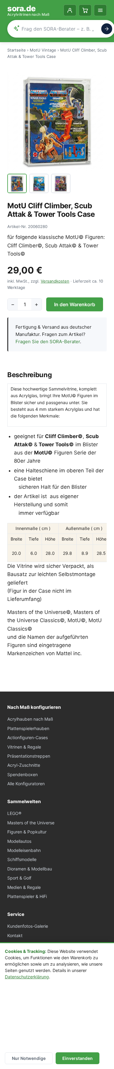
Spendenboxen (22, 774)
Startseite (16, 50)
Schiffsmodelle (21, 859)
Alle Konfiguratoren (26, 783)
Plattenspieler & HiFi (27, 896)
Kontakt (14, 935)
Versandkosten (55, 281)
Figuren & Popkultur (27, 831)
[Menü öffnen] (100, 10)
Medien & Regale (24, 887)
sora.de (28, 10)
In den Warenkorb (74, 304)
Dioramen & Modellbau (29, 868)
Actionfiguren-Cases (27, 737)
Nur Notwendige (29, 1058)
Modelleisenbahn (24, 850)
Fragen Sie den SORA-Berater (48, 341)
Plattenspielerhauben (28, 728)
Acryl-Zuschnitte (23, 765)
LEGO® (14, 813)
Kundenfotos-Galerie (27, 926)
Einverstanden (77, 1058)
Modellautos (19, 841)
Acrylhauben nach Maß (30, 719)
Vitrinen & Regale (24, 746)
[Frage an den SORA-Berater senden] (106, 28)
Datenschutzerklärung (27, 976)
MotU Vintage (43, 50)
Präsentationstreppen (28, 756)
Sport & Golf (19, 877)
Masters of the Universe (30, 822)
